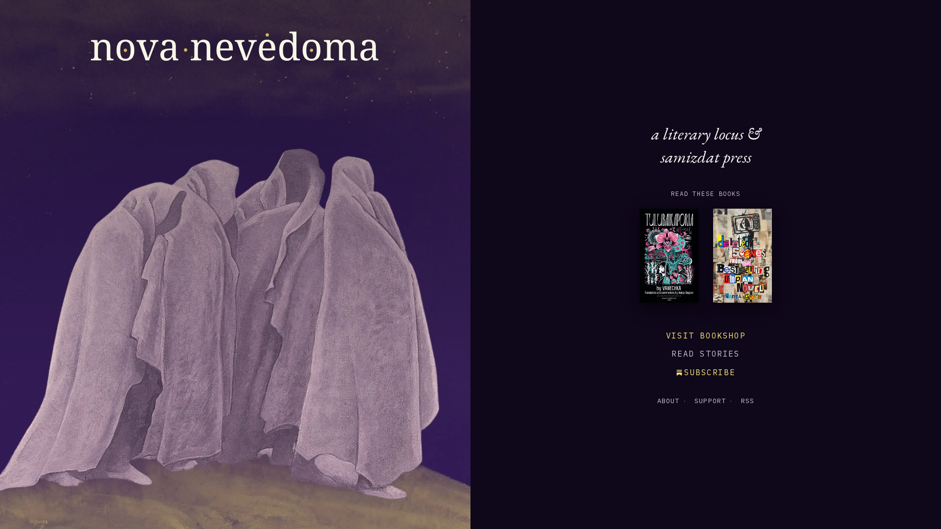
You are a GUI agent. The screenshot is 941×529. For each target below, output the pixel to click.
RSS (747, 400)
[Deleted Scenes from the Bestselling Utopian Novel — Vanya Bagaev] (742, 258)
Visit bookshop (705, 335)
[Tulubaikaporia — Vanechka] (669, 258)
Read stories (705, 354)
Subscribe (709, 372)
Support (710, 400)
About (668, 400)
